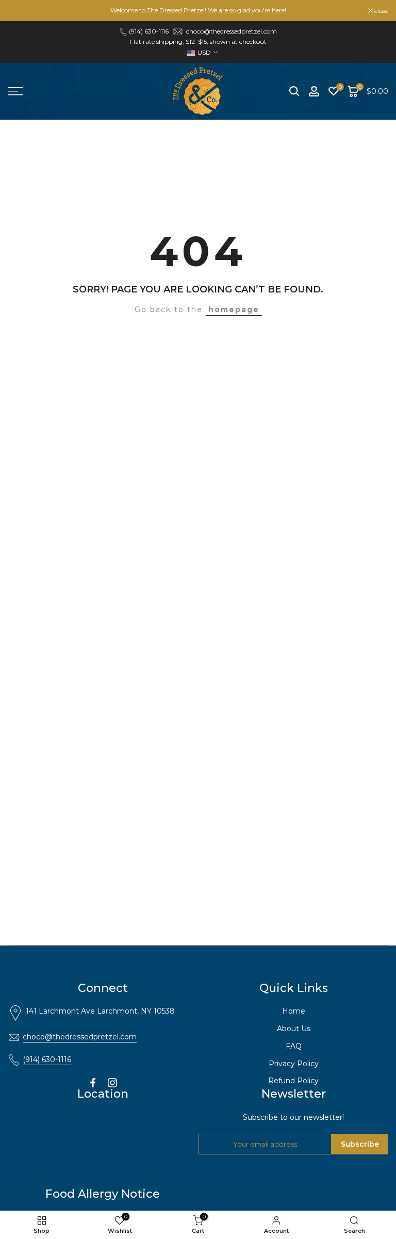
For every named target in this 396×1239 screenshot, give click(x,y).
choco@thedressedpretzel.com (231, 31)
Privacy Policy (294, 1063)
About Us (293, 1028)
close (20, 11)
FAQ (294, 1046)
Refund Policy (293, 1080)
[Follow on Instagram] (112, 1083)
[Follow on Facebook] (92, 1083)
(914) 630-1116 (47, 1059)
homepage (233, 309)
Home (293, 1011)
